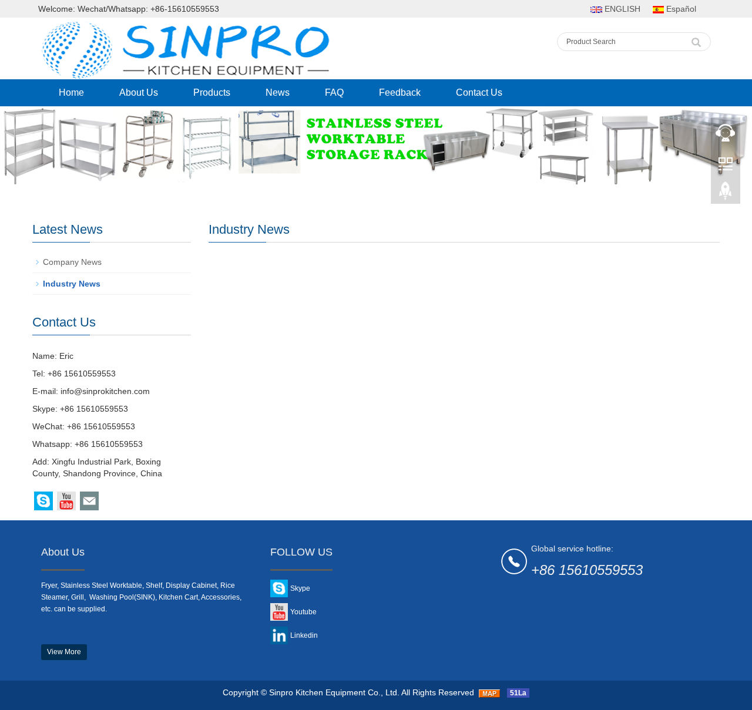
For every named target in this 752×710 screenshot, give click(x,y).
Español (680, 9)
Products (211, 92)
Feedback (400, 92)
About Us (138, 92)
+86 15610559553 (94, 408)
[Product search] (696, 39)
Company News (72, 262)
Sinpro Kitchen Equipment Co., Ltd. (334, 692)
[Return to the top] (725, 194)
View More (64, 652)
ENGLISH (621, 9)
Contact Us (479, 92)
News (278, 92)
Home (71, 92)
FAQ (334, 92)
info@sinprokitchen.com (105, 391)
